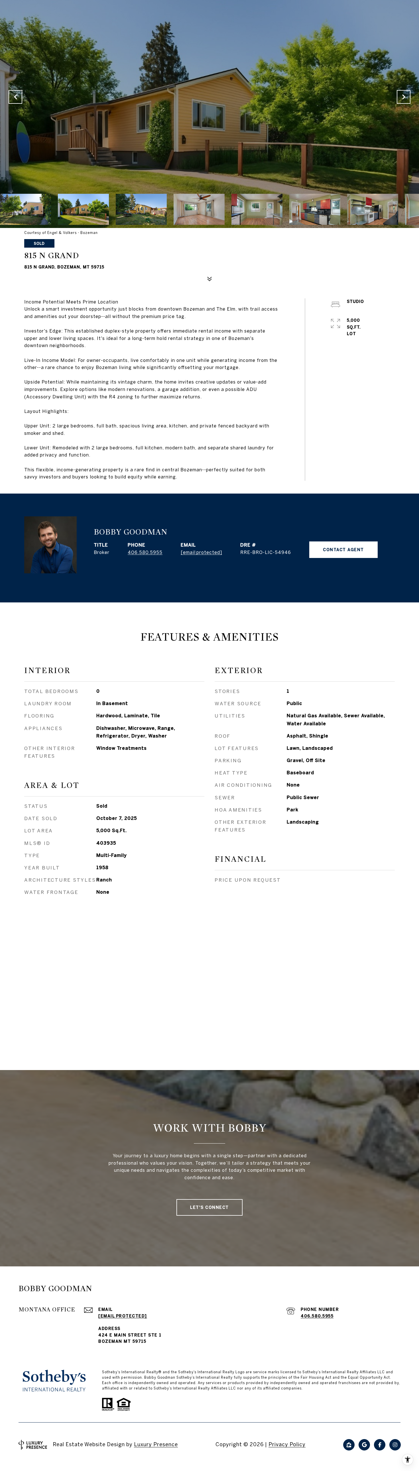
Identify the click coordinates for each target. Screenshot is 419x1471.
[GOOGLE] (364, 1444)
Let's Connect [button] (209, 1207)
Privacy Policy (287, 1444)
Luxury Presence (156, 1444)
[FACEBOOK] (379, 1444)
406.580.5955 (145, 552)
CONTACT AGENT (343, 549)
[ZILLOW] (349, 1444)
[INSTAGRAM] (395, 1444)
